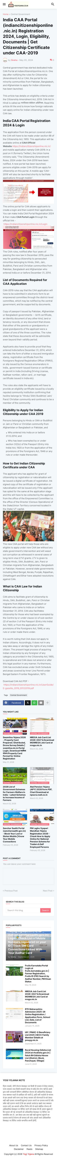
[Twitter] (28, 702)
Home (5, 14)
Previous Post (11, 890)
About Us (13, 1145)
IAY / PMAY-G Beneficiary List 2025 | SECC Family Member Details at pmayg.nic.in (37, 1036)
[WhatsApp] (34, 702)
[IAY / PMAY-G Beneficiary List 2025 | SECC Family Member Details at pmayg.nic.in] (14, 1036)
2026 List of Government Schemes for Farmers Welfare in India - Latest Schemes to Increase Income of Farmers (14, 793)
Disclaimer (19, 1149)
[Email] (41, 702)
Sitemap (39, 1149)
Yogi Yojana (28, 1154)
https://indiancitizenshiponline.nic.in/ (31, 146)
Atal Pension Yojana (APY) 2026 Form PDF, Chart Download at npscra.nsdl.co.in (41, 790)
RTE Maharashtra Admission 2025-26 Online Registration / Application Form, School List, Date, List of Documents (37, 1016)
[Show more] (47, 702)
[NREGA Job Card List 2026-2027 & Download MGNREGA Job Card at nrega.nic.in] (14, 996)
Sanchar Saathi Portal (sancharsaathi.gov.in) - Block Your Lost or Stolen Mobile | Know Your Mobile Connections (14, 835)
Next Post (47, 890)
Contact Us (26, 1145)
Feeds (29, 1149)
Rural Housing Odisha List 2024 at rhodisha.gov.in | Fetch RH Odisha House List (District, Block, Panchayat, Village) (38, 1055)
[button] (4, 4)
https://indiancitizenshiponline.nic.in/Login (25, 224)
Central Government (20, 14)
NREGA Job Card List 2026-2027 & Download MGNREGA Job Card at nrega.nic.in (42, 741)
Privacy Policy (41, 1145)
